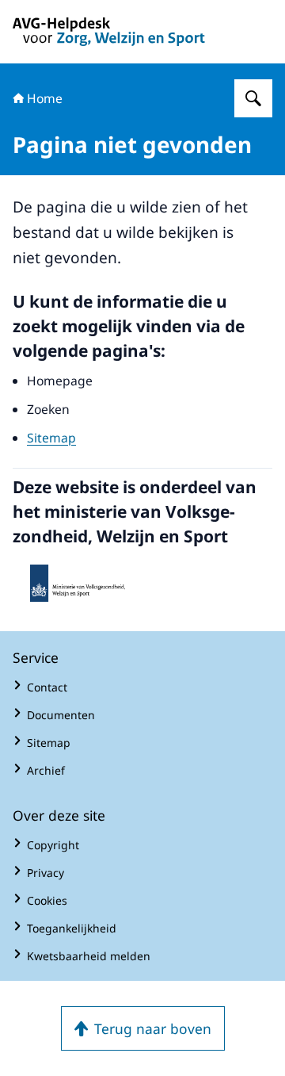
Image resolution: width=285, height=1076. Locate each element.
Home (45, 98)
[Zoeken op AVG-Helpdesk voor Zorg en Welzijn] (253, 98)
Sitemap (51, 437)
